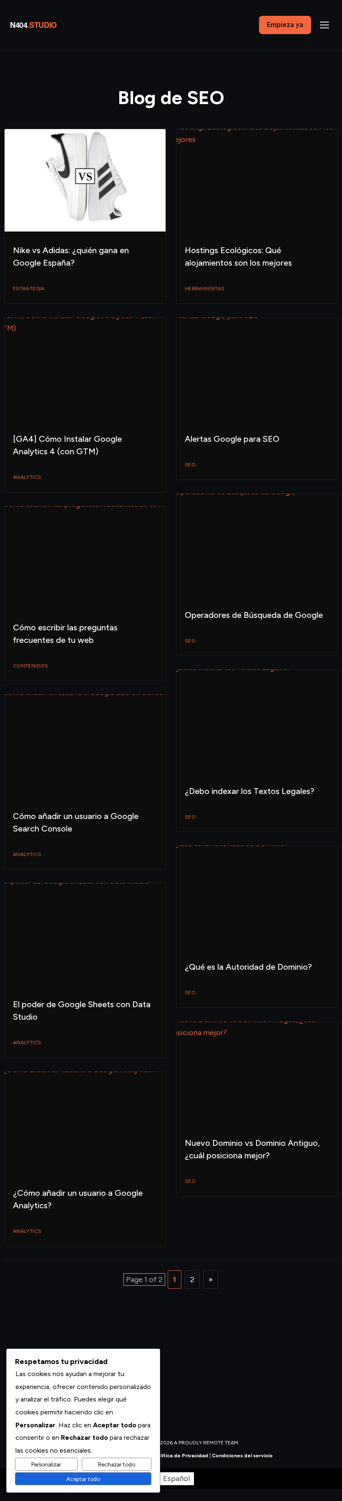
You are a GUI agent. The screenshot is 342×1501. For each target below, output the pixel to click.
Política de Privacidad (181, 1456)
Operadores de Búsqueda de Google (254, 615)
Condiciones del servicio (242, 1456)
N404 (33, 24)
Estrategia (29, 288)
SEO (190, 465)
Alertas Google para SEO (232, 439)
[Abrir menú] (324, 24)
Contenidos (30, 666)
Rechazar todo (116, 1464)
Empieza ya (285, 25)
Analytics (27, 477)
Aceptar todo (83, 1479)
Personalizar (46, 1464)
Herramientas (204, 288)
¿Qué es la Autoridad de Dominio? (248, 967)
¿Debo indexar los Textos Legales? (249, 791)
